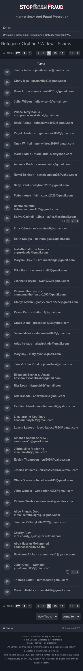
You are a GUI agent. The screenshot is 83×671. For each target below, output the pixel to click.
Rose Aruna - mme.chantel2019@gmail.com (44, 91)
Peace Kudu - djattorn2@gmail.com (38, 312)
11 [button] (61, 53)
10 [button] (55, 53)
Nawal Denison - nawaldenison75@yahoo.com (45, 174)
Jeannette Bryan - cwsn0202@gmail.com (41, 280)
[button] (18, 53)
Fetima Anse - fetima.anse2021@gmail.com (43, 195)
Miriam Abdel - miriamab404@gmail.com (42, 590)
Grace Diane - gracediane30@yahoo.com (41, 322)
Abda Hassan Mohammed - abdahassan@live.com (32, 545)
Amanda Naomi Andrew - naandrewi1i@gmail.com (31, 439)
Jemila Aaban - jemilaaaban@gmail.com (41, 70)
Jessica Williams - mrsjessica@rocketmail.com (46, 470)
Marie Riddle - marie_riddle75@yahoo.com (43, 154)
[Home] (41, 8)
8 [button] (43, 53)
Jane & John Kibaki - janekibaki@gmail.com (44, 364)
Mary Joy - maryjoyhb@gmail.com (37, 354)
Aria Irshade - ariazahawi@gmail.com (39, 396)
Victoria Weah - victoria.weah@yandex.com (43, 501)
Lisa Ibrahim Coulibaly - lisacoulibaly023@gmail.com (33, 418)
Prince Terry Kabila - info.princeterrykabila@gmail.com (37, 113)
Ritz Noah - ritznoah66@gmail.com (38, 385)
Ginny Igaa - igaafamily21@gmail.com (40, 80)
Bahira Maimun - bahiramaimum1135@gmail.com (36, 207)
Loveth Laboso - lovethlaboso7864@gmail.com (46, 427)
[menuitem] (6, 28)
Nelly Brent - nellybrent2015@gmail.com (41, 185)
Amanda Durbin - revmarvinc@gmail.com (42, 164)
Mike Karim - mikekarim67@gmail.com (40, 270)
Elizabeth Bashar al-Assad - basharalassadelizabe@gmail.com (37, 376)
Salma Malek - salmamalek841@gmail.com (43, 333)
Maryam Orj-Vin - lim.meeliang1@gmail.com (44, 260)
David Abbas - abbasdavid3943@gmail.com (43, 122)
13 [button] (71, 53)
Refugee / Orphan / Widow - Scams (36, 43)
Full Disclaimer (50, 643)
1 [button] (30, 53)
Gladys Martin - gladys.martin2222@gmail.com (46, 302)
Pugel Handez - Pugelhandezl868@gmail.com (45, 133)
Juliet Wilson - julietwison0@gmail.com (41, 101)
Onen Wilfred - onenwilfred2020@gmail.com (44, 143)
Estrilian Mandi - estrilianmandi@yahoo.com (44, 406)
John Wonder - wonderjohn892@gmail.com (43, 490)
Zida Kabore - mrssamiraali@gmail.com (41, 228)
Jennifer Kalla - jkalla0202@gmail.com (40, 522)
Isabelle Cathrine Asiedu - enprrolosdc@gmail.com (31, 251)
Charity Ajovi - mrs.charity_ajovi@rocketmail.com (38, 534)
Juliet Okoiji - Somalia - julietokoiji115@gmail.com (32, 566)
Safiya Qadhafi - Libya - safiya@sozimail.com (45, 216)
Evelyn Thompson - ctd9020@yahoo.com (42, 459)
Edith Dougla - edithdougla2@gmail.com (42, 238)
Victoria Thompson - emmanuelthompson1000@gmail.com (40, 293)
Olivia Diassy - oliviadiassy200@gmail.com (43, 480)
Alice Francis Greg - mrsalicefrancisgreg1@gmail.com (37, 513)
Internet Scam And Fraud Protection (41, 16)
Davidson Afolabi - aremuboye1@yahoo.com (44, 554)
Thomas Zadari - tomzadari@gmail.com (41, 579)
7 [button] (38, 53)
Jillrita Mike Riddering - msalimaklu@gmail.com (30, 450)
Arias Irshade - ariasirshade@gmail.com (41, 343)
